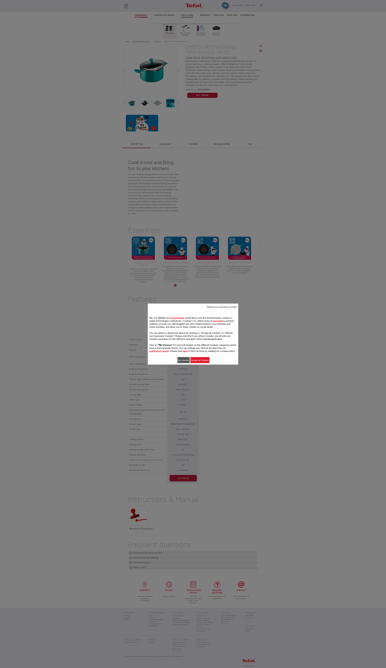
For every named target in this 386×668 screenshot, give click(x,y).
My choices (183, 360)
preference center (159, 351)
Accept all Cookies (200, 360)
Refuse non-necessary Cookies (222, 306)
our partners (177, 317)
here (185, 351)
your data (218, 320)
